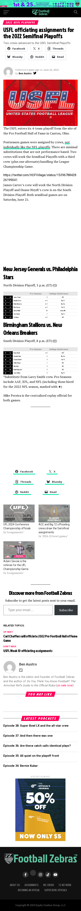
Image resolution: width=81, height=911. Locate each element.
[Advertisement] (40, 233)
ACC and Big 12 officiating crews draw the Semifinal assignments (54, 528)
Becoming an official (29, 890)
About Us (15, 885)
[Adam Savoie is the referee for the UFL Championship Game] (19, 550)
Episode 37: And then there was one (28, 735)
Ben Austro (25, 73)
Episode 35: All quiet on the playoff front (31, 755)
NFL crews (48, 885)
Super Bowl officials (55, 890)
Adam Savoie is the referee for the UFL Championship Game (15, 565)
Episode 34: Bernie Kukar (20, 766)
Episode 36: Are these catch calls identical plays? (37, 745)
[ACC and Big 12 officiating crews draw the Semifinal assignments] (54, 513)
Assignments (32, 885)
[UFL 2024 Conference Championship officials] (19, 513)
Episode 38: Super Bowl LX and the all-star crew (35, 725)
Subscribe (66, 610)
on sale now (65, 685)
